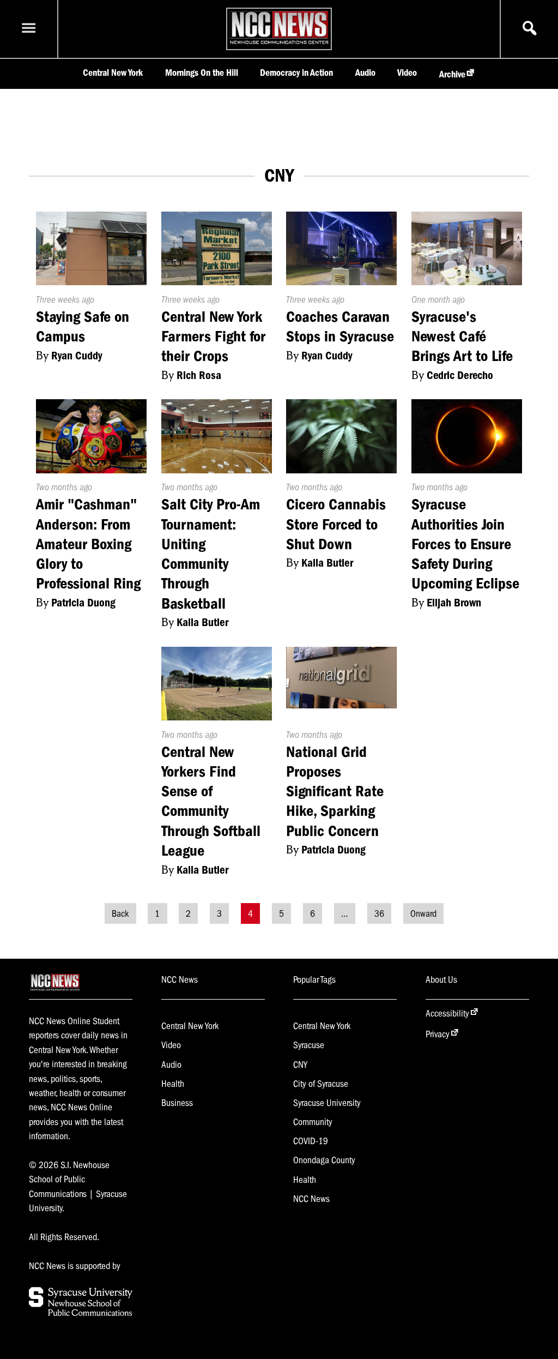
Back (120, 913)
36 (379, 913)
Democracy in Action (296, 72)
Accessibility (447, 1013)
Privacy (438, 1034)
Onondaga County (324, 1159)
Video (407, 72)
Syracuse (308, 1044)
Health (172, 1083)
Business (177, 1102)
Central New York (113, 72)
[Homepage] (279, 43)
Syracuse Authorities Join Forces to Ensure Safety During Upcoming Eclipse (465, 543)
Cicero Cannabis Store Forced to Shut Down (336, 524)
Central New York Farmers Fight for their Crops (213, 336)
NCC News (311, 1198)
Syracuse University (327, 1102)
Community (312, 1121)
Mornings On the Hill (201, 72)
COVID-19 (310, 1140)
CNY (300, 1064)
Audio (365, 72)
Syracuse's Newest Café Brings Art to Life (462, 336)
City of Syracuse (320, 1083)
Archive (452, 74)
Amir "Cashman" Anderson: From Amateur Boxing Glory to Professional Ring (88, 543)
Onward (423, 913)
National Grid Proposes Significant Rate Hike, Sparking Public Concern (335, 791)
